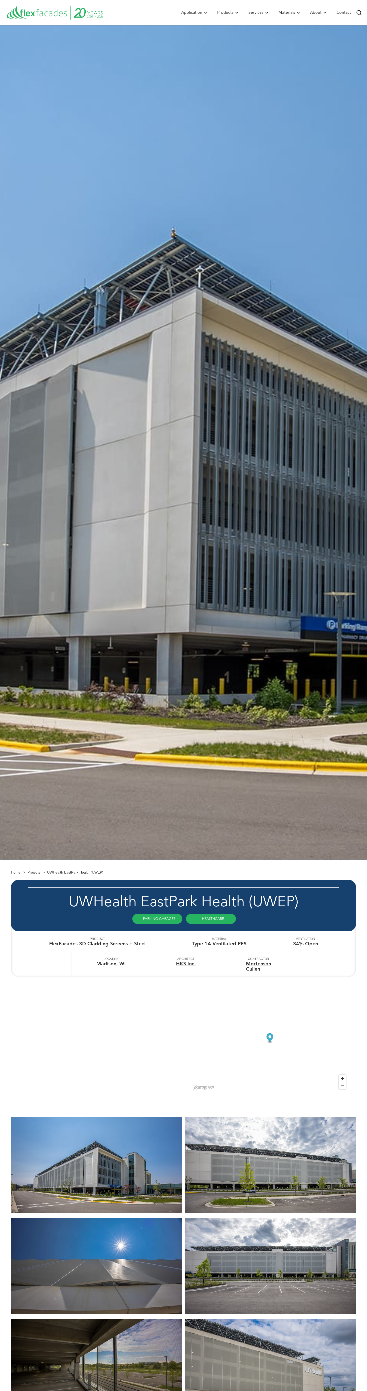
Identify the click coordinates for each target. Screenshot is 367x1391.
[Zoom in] (342, 1078)
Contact (344, 12)
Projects (33, 872)
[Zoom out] (342, 1085)
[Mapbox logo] (203, 1087)
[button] (194, 12)
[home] (55, 12)
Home (15, 872)
